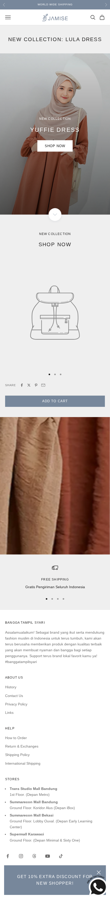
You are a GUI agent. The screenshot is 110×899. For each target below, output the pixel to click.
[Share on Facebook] (22, 385)
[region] (55, 577)
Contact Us (14, 696)
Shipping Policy (17, 755)
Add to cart (55, 401)
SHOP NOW (55, 146)
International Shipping (22, 763)
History (10, 687)
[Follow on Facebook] (7, 856)
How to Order (16, 738)
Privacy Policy (16, 704)
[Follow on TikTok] (60, 856)
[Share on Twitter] (29, 385)
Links (9, 713)
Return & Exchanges (21, 746)
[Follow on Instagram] (21, 856)
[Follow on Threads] (34, 856)
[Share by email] (43, 385)
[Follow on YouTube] (47, 856)
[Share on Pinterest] (36, 385)
